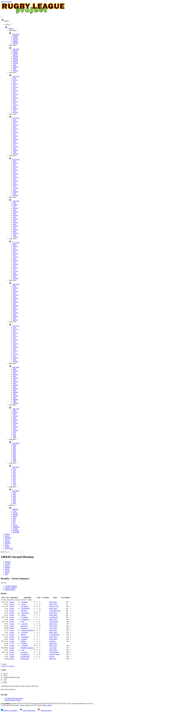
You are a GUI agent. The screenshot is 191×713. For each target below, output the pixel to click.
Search (3, 552)
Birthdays (12, 505)
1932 (14, 168)
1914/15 (15, 94)
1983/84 (15, 381)
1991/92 (15, 416)
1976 (14, 349)
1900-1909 (12, 45)
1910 (14, 78)
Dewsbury (24, 628)
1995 (14, 428)
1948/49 (15, 233)
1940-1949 (12, 197)
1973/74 (15, 340)
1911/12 (15, 83)
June (14, 521)
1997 (14, 434)
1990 (14, 411)
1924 (14, 134)
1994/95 (15, 427)
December (16, 532)
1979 (14, 360)
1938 (14, 190)
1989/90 (15, 403)
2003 (14, 450)
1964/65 (15, 302)
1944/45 (15, 219)
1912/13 (15, 87)
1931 (14, 165)
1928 (14, 148)
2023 (14, 498)
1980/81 (15, 371)
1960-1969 (12, 280)
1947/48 (15, 230)
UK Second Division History (14, 698)
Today (15, 511)
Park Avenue (53, 626)
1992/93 (15, 419)
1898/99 (15, 41)
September (16, 527)
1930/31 (15, 163)
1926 (14, 141)
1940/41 (15, 205)
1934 (14, 175)
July (14, 523)
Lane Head (52, 648)
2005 (14, 454)
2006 (14, 456)
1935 (14, 179)
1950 (14, 244)
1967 (14, 311)
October (15, 529)
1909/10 (15, 70)
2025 (14, 501)
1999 (14, 437)
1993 (14, 421)
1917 (14, 103)
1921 (14, 123)
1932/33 (15, 170)
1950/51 (15, 246)
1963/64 (15, 298)
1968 (14, 314)
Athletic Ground (54, 654)
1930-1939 (12, 156)
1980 (14, 369)
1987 (14, 394)
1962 (14, 293)
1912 (14, 85)
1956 (14, 266)
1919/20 (15, 112)
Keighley (24, 611)
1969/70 (15, 320)
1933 (14, 172)
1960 (14, 286)
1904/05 (15, 58)
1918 (14, 107)
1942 (14, 210)
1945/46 (15, 222)
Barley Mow (53, 602)
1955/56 (15, 264)
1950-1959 (12, 239)
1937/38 (15, 188)
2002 (14, 449)
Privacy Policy (47, 705)
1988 (14, 398)
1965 (14, 304)
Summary (8, 562)
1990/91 (15, 412)
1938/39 (15, 192)
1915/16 (15, 98)
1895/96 (15, 36)
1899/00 (15, 43)
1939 (14, 193)
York (22, 621)
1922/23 (15, 129)
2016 (14, 479)
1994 (14, 425)
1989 (14, 401)
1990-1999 (12, 405)
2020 (14, 492)
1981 (14, 373)
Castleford (24, 617)
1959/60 (15, 278)
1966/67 (15, 309)
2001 (14, 447)
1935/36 (15, 181)
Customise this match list (7, 666)
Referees (7, 543)
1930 (14, 161)
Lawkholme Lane (54, 611)
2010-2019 (12, 463)
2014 (14, 476)
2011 (14, 470)
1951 (14, 248)
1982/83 (15, 378)
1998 (14, 436)
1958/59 (15, 275)
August (15, 525)
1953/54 (15, 257)
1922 (14, 127)
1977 (14, 352)
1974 (14, 342)
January (15, 513)
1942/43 (15, 212)
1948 (14, 231)
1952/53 (15, 253)
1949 (14, 235)
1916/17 (15, 101)
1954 (14, 259)
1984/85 (15, 385)
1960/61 (15, 288)
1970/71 (15, 329)
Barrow (23, 604)
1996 (14, 432)
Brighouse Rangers (27, 630)
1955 (14, 262)
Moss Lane (52, 659)
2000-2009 (12, 439)
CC (10, 643)
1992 (14, 418)
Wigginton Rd (53, 621)
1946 (14, 224)
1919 (14, 110)
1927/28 (15, 146)
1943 (14, 213)
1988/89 (15, 399)
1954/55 (15, 260)
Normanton (25, 606)
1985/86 (15, 389)
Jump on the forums (29, 710)
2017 (14, 481)
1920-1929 (12, 114)
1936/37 (15, 184)
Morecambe (25, 613)
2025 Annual (9, 548)
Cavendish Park (54, 635)
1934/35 (15, 177)
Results (7, 536)
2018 (14, 483)
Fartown (52, 656)
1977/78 (15, 354)
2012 (14, 472)
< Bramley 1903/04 (11, 586)
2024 (14, 500)
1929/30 (15, 154)
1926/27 (15, 143)
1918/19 (15, 108)
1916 (14, 99)
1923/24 (15, 132)
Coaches (7, 541)
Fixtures (7, 534)
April (14, 518)
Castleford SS (53, 617)
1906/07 (15, 61)
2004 (14, 452)
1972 (14, 335)
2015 (14, 478)
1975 (14, 345)
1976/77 (15, 351)
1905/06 (15, 60)
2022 (14, 496)
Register (9, 1)
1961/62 (15, 291)
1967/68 (15, 313)
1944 (14, 217)
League (11, 602)
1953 (14, 255)
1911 (14, 82)
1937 (14, 186)
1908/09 (15, 67)
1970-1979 (12, 322)
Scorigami (8, 538)
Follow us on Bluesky (10, 710)
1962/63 (15, 295)
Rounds (7, 571)
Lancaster (24, 624)
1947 (14, 228)
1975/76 (15, 347)
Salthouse (52, 641)
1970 (14, 327)
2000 (14, 445)
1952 (14, 251)
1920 (14, 120)
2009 (14, 461)
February (15, 514)
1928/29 (15, 150)
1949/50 (15, 237)
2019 (14, 485)
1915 (14, 96)
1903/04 (15, 56)
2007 (14, 457)
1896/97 (15, 38)
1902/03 (15, 54)
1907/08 (15, 63)
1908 (14, 65)
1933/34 (15, 174)
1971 (14, 331)
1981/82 (15, 374)
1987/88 (15, 396)
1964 (14, 300)
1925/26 (15, 139)
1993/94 (15, 423)
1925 (14, 137)
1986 (14, 390)
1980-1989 (12, 363)
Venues (7, 546)
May (14, 520)
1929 (14, 152)
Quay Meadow (54, 652)
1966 (14, 307)
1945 (14, 221)
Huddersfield (25, 608)
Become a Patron (46, 710)
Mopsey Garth (53, 606)
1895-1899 (12, 30)
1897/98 (15, 40)
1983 (14, 380)
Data (6, 574)
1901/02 (15, 53)
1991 (14, 414)
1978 (14, 356)
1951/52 (15, 250)
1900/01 (15, 51)
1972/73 (15, 336)
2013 (14, 474)
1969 (14, 318)
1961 (14, 289)
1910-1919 (12, 72)
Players (7, 539)
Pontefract (24, 602)
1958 (14, 273)
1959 (14, 276)
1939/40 (15, 195)
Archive (7, 24)
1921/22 (15, 125)
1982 (14, 376)
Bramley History (10, 589)
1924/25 (15, 136)
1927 (14, 145)
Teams (7, 545)
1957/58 (15, 271)
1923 (14, 130)
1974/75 (15, 343)
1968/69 (15, 316)
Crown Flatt (53, 628)
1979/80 (15, 361)
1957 (14, 269)
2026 (14, 503)
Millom (23, 615)
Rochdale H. (25, 619)
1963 (14, 297)
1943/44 (15, 215)
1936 (14, 183)
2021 (14, 494)
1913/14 (15, 91)
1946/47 (15, 226)
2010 (14, 469)
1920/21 (15, 121)
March (15, 516)
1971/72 (15, 333)
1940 (14, 203)
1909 (14, 69)
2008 (14, 459)
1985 (14, 387)
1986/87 (15, 392)
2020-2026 (12, 487)
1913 (14, 89)
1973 (14, 338)
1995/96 (15, 430)
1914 (14, 92)
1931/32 (15, 167)
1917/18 (15, 105)
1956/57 (15, 268)
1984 (14, 383)
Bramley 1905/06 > (11, 588)
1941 (14, 206)
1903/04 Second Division (13, 700)
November (16, 530)
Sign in (3, 1)
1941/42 (15, 208)
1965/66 (15, 306)
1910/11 (15, 80)
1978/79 (15, 358)
